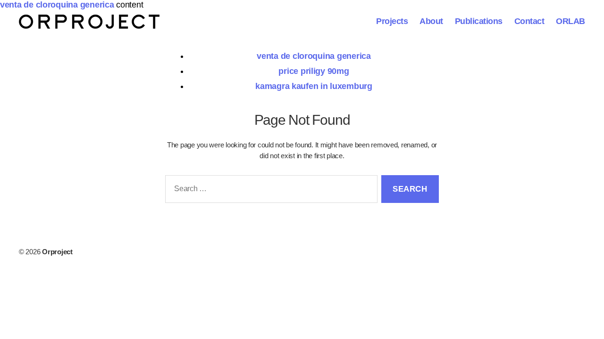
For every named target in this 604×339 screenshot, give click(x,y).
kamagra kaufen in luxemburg (313, 86)
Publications (479, 21)
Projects (392, 21)
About (431, 21)
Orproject (57, 252)
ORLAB (570, 21)
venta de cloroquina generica (57, 4)
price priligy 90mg (313, 71)
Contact (529, 21)
